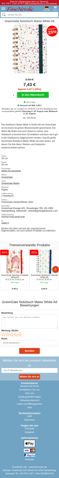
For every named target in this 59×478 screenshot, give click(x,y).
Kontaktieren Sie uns (29, 390)
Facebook (29, 428)
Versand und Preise (29, 386)
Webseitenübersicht (29, 400)
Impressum (29, 420)
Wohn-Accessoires (11, 170)
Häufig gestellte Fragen (29, 397)
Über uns (29, 393)
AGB (29, 416)
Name (4, 338)
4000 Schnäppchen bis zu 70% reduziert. (41, 3)
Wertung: (9, 330)
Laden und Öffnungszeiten (29, 404)
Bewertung (7, 313)
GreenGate (7, 177)
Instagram (29, 432)
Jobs (29, 407)
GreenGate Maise (10, 183)
